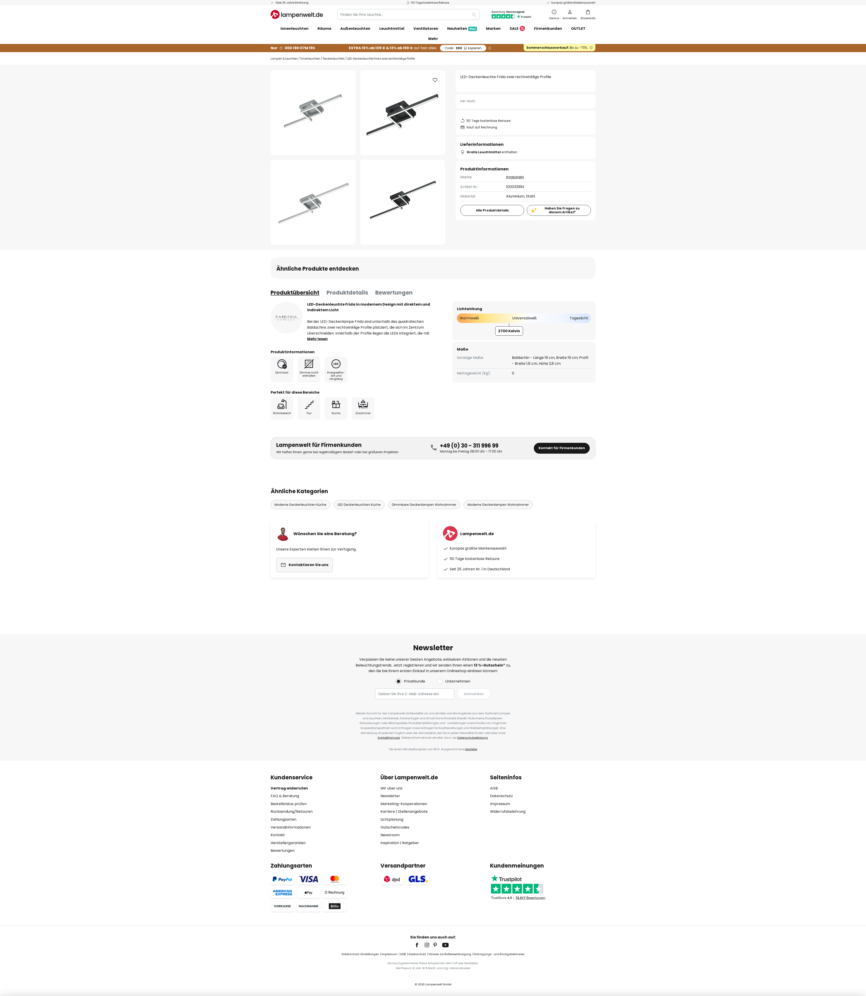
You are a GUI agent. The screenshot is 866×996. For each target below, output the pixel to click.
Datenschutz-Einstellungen (360, 954)
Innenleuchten (310, 58)
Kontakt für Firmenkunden (562, 448)
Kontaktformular (389, 738)
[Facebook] (420, 945)
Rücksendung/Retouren (292, 811)
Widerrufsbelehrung (507, 811)
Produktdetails (347, 292)
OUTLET (578, 28)
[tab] (295, 292)
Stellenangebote (413, 811)
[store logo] (297, 14)
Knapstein (515, 177)
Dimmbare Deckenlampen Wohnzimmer (424, 504)
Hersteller (471, 749)
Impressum (500, 803)
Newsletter (390, 796)
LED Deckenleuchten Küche (359, 504)
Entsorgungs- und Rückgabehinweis (499, 954)
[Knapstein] (287, 318)
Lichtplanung (391, 819)
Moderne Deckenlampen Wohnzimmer (498, 504)
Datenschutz (501, 796)
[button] (313, 202)
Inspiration (389, 842)
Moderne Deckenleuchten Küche (300, 504)
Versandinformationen (291, 827)
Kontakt (278, 835)
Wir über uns (391, 788)
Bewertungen (394, 292)
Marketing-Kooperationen (403, 803)
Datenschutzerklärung (472, 738)
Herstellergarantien (288, 842)
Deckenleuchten (334, 58)
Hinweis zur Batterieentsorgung (450, 954)
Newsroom (390, 835)
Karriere (387, 811)
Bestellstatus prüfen (288, 803)
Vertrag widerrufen (289, 788)
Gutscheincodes (394, 827)
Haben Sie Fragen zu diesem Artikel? (562, 210)
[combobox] (408, 14)
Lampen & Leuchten (284, 58)
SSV (463, 48)
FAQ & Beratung (285, 796)
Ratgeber (410, 842)
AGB (494, 788)
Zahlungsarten (283, 819)
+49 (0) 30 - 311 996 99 (469, 445)
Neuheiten (461, 28)
